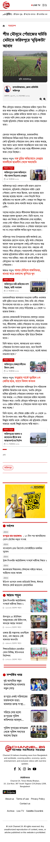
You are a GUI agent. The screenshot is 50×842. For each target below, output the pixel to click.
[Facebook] (15, 769)
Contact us (25, 803)
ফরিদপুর (8, 468)
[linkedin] (29, 769)
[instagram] (24, 769)
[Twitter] (19, 769)
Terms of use (22, 798)
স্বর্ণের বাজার (30, 14)
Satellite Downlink (34, 811)
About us (9, 798)
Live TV (20, 811)
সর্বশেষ (10, 526)
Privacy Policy (38, 798)
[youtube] (34, 769)
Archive (10, 811)
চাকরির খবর (43, 14)
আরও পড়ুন (13, 595)
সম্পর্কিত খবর (14, 675)
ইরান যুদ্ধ (18, 14)
